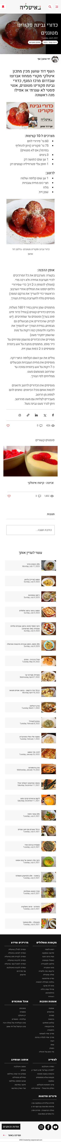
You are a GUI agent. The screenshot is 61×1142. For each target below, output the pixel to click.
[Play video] (30, 115)
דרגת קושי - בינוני (50, 42)
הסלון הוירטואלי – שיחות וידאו (42, 1088)
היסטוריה (50, 1030)
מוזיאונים (50, 1011)
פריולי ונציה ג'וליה (47, 989)
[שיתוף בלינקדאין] (36, 415)
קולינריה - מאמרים (19, 1019)
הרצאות (51, 1019)
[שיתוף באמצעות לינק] (28, 415)
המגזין (51, 1048)
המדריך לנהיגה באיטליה (17, 953)
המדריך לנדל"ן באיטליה (17, 949)
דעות (52, 1040)
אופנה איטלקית (20, 1066)
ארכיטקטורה (49, 1026)
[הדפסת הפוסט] (19, 415)
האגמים (51, 996)
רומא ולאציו (49, 949)
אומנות (51, 1008)
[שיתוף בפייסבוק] (53, 415)
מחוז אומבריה (49, 967)
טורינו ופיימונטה (48, 978)
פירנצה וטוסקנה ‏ (48, 953)
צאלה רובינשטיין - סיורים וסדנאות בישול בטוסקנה (35, 1110)
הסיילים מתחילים (19, 1077)
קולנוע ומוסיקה (48, 1022)
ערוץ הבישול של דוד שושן (16, 1026)
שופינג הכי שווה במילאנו (16, 1073)
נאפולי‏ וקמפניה (48, 960)
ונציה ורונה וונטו (48, 956)
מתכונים (22, 1008)
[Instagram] (41, 1127)
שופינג (23, 1070)
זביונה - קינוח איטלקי (41, 483)
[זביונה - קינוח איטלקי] (30, 461)
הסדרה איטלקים (48, 1066)
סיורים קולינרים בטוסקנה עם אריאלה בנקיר (37, 1103)
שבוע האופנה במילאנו (17, 1081)
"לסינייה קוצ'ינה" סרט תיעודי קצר (41, 1070)
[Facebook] (48, 1127)
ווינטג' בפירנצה (20, 1084)
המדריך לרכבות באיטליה (16, 960)
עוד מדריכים (21, 971)
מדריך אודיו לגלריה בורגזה (44, 1037)
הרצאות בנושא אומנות (45, 1073)
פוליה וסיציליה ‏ (48, 974)
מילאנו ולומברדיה (47, 963)
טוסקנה (51, 1081)
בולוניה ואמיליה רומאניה (45, 982)
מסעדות (23, 1011)
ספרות (51, 1015)
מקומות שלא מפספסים (45, 1077)
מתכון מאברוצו (34, 42)
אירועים (23, 974)
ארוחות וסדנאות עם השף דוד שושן (41, 1106)
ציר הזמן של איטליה (46, 1051)
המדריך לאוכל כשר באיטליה (15, 963)
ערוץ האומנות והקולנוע (45, 1084)
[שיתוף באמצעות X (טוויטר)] (44, 415)
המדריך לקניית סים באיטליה (15, 956)
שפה (52, 1044)
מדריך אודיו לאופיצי (46, 1033)
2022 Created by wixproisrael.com (30, 1140)
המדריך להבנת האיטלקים (16, 967)
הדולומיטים (50, 992)
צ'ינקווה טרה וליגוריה (46, 971)
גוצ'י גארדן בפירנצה (18, 1088)
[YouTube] (55, 1127)
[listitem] (30, 565)
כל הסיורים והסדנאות (46, 1113)
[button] (50, 6)
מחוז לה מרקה (48, 985)
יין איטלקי (22, 1015)
